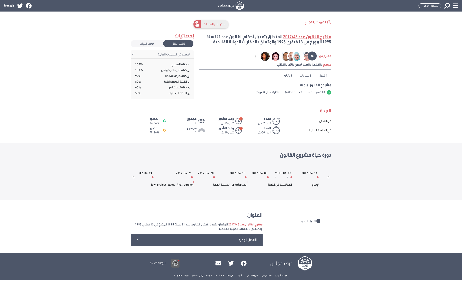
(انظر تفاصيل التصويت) (268, 92)
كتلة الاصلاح (179, 64)
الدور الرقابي (266, 275)
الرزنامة (230, 275)
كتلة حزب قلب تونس (174, 70)
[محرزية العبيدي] (294, 56)
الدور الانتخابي (252, 275)
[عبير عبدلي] (273, 56)
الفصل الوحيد (248, 239)
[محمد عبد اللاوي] (257, 56)
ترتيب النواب (147, 43)
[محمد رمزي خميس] (268, 56)
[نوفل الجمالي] (288, 56)
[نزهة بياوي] (262, 56)
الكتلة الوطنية (178, 93)
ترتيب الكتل (178, 43)
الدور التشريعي (281, 275)
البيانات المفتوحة (181, 275)
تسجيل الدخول (430, 5)
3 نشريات (305, 75)
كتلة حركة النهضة (175, 76)
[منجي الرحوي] (304, 56)
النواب (209, 275)
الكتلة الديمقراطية (175, 81)
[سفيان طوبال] (283, 56)
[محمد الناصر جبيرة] (278, 56)
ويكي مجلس (197, 275)
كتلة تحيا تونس (177, 87)
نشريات (240, 275)
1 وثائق (288, 75)
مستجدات (219, 275)
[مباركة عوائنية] (299, 56)
